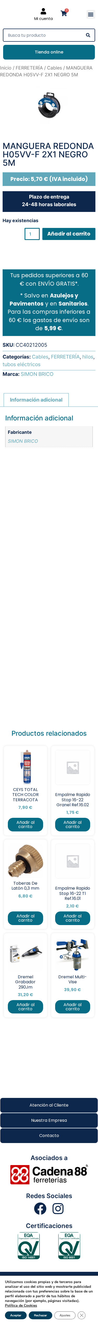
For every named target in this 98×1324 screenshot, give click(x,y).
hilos (87, 357)
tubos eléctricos (22, 364)
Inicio (5, 68)
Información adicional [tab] (36, 400)
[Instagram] (58, 1208)
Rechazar (40, 1315)
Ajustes (65, 1315)
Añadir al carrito (68, 233)
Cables (54, 68)
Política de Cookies (21, 1305)
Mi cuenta (43, 18)
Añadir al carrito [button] (25, 824)
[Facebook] (40, 1208)
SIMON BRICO (37, 374)
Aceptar (15, 1315)
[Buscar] (88, 35)
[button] (91, 14)
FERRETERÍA (29, 68)
